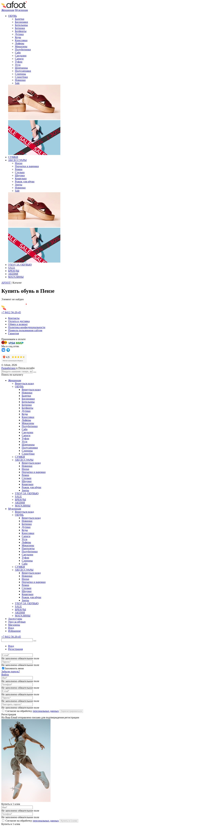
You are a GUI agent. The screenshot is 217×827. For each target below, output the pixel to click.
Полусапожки (23, 70)
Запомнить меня (14, 668)
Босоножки (21, 22)
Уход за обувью (17, 621)
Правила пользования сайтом (25, 330)
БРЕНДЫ (13, 270)
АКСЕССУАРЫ (17, 160)
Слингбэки (21, 77)
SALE (11, 267)
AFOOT (6, 282)
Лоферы (19, 43)
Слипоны (20, 73)
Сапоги (19, 58)
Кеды (18, 37)
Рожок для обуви (24, 181)
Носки (18, 163)
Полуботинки (23, 49)
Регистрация (15, 649)
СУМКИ (13, 157)
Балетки (19, 18)
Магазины (14, 624)
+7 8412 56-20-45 (11, 312)
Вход (11, 627)
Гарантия (13, 333)
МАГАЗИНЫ (16, 276)
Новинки (20, 80)
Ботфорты (20, 31)
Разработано (8, 368)
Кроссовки (21, 40)
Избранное (14, 630)
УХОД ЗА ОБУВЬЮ (20, 264)
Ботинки (20, 28)
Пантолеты (28, 548)
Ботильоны (21, 25)
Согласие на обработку (32, 711)
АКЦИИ (13, 273)
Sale (17, 83)
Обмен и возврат (18, 324)
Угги (18, 64)
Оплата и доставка (19, 321)
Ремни (18, 169)
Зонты (18, 184)
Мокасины (21, 46)
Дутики (19, 34)
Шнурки (20, 175)
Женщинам (7, 10)
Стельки (20, 172)
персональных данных (46, 711)
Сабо (18, 52)
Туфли (18, 61)
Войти (5, 674)
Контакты (13, 318)
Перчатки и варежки (27, 166)
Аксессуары (15, 618)
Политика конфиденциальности (26, 327)
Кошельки (21, 178)
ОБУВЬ (12, 15)
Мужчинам (21, 10)
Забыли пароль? (10, 671)
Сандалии (20, 55)
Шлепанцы (21, 67)
